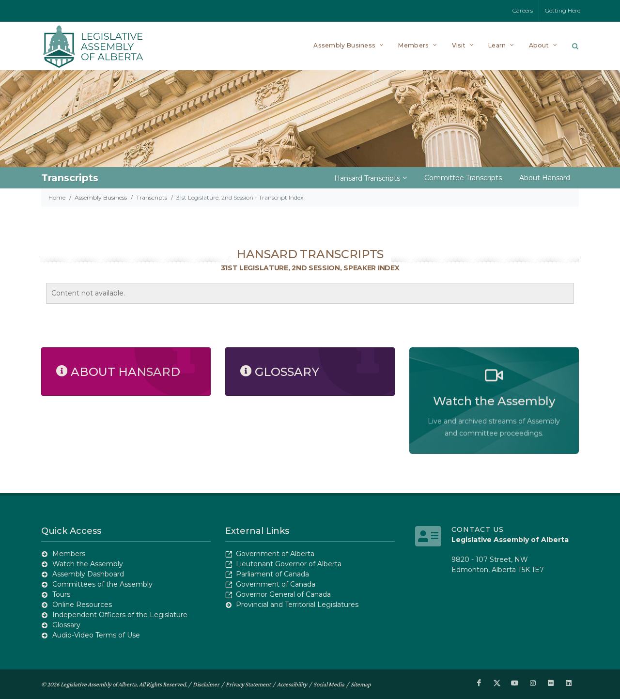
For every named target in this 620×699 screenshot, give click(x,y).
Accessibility (292, 684)
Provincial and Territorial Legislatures (297, 604)
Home (56, 197)
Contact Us (477, 529)
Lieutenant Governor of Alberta (288, 563)
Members (68, 553)
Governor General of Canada (283, 594)
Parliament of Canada (272, 574)
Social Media (328, 684)
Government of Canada (275, 584)
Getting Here (562, 10)
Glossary (66, 625)
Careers (522, 10)
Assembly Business (101, 197)
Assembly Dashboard (88, 574)
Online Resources (82, 604)
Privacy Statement (248, 684)
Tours (61, 594)
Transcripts (151, 197)
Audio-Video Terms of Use (96, 635)
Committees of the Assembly (102, 584)
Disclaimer (206, 684)
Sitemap (361, 684)
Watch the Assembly (87, 563)
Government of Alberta (275, 553)
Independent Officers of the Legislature (119, 614)
